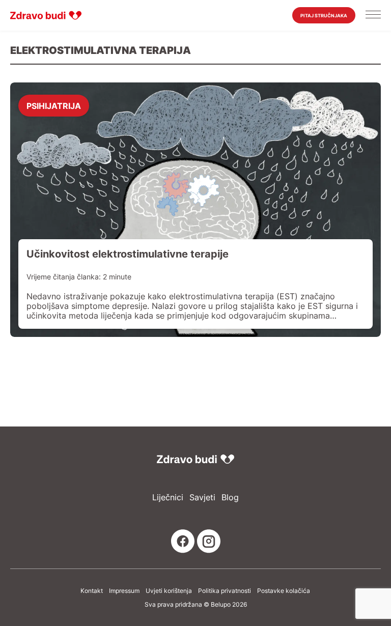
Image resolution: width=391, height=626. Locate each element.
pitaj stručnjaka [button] (323, 15)
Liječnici (167, 497)
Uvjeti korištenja (169, 590)
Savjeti (202, 497)
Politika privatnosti (224, 590)
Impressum (124, 590)
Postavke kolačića (283, 590)
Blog (230, 497)
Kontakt (91, 590)
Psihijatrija (53, 105)
